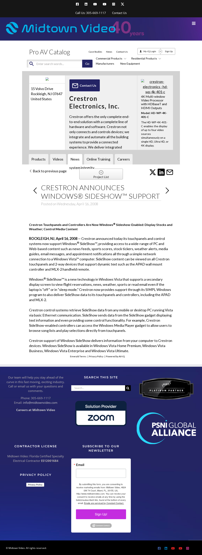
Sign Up (169, 51)
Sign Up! (101, 514)
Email (80, 464)
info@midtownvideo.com (40, 403)
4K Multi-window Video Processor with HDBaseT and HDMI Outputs (154, 102)
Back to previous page (49, 171)
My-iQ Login (149, 51)
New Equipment (130, 63)
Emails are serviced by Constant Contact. (104, 503)
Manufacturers (105, 63)
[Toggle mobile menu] (194, 23)
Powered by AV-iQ (115, 356)
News (109, 51)
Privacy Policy (96, 356)
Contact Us (122, 51)
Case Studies (95, 51)
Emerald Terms (78, 356)
